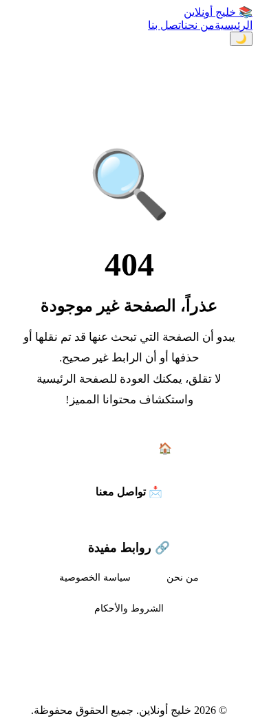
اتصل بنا (166, 25)
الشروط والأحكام (129, 608)
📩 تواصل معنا (129, 491)
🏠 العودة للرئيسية (129, 448)
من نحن (199, 25)
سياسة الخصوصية (95, 577)
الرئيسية (233, 25)
